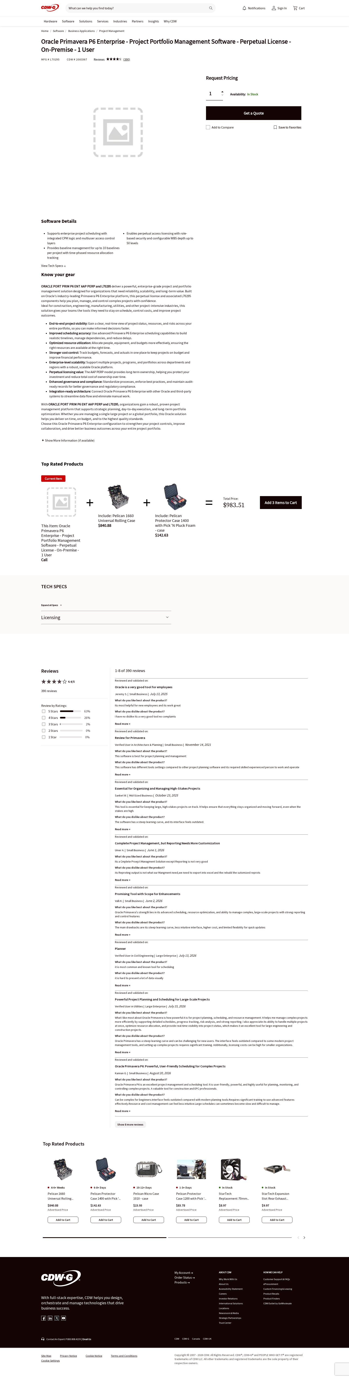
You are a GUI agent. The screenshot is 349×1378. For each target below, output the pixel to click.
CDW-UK (207, 1338)
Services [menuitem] (102, 21)
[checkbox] (208, 127)
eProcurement (270, 1283)
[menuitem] (244, 8)
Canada (196, 1338)
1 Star (52, 737)
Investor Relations (228, 1298)
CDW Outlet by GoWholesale (277, 1303)
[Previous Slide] (298, 1238)
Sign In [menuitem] (282, 8)
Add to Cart (281, 502)
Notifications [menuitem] (256, 8)
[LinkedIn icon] (50, 1318)
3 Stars (53, 724)
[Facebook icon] (43, 1318)
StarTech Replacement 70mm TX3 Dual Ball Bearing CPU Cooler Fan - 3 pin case (234, 1196)
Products (180, 1282)
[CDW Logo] (50, 8)
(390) (126, 59)
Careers (223, 1293)
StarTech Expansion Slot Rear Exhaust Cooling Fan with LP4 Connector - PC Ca (276, 1196)
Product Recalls (271, 1293)
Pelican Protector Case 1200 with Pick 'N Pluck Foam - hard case (191, 1196)
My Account (182, 1273)
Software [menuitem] (68, 21)
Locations (224, 1308)
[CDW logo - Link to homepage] (50, 8)
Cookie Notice (94, 1356)
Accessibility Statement (231, 1288)
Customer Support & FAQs (276, 1279)
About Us (223, 1283)
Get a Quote (254, 113)
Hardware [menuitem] (50, 21)
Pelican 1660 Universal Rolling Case (59, 1196)
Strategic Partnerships (230, 1317)
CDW (176, 1338)
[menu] (254, 8)
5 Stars (53, 711)
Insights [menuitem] (153, 21)
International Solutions (231, 1303)
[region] (174, 1192)
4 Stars (53, 718)
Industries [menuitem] (120, 21)
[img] (114, 59)
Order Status (183, 1277)
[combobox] (134, 8)
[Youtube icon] (63, 1318)
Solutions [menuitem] (85, 21)
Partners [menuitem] (137, 21)
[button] (299, 8)
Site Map (46, 1356)
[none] (50, 21)
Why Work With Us (228, 1279)
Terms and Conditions (124, 1356)
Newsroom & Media (229, 1313)
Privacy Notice (68, 1356)
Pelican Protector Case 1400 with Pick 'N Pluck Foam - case (105, 1196)
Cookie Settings (50, 1360)
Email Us (86, 1339)
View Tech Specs (52, 266)
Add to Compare (223, 127)
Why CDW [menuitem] (170, 21)
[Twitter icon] (57, 1318)
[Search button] (211, 8)
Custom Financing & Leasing (277, 1288)
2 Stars (53, 731)
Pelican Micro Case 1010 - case (146, 1196)
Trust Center (225, 1322)
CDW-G (185, 1338)
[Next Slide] (304, 1238)
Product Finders (271, 1298)
